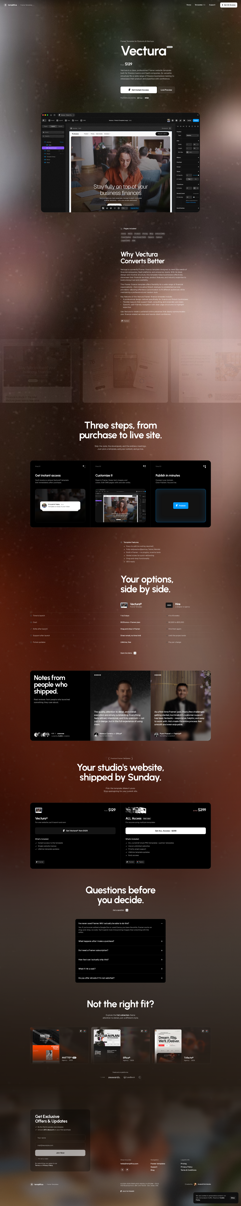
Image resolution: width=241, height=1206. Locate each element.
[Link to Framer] (127, 1170)
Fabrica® (177, 733)
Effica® (119, 733)
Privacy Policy (48, 1165)
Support (212, 5)
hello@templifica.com (129, 1164)
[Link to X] (122, 1170)
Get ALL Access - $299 (165, 831)
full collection (123, 1015)
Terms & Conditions (188, 1170)
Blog (152, 1170)
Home (189, 5)
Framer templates (158, 1164)
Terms (37, 1165)
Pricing (184, 1164)
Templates (198, 5)
